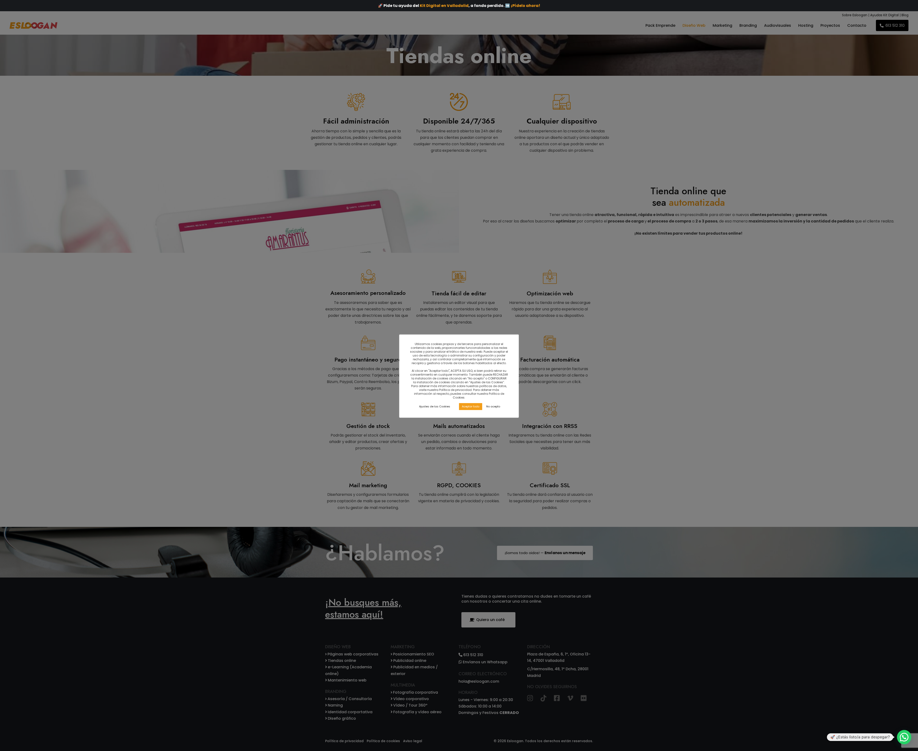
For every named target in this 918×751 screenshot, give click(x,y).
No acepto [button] (493, 406)
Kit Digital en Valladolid (444, 5)
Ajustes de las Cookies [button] (434, 406)
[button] (904, 737)
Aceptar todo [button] (470, 406)
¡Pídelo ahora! (525, 5)
